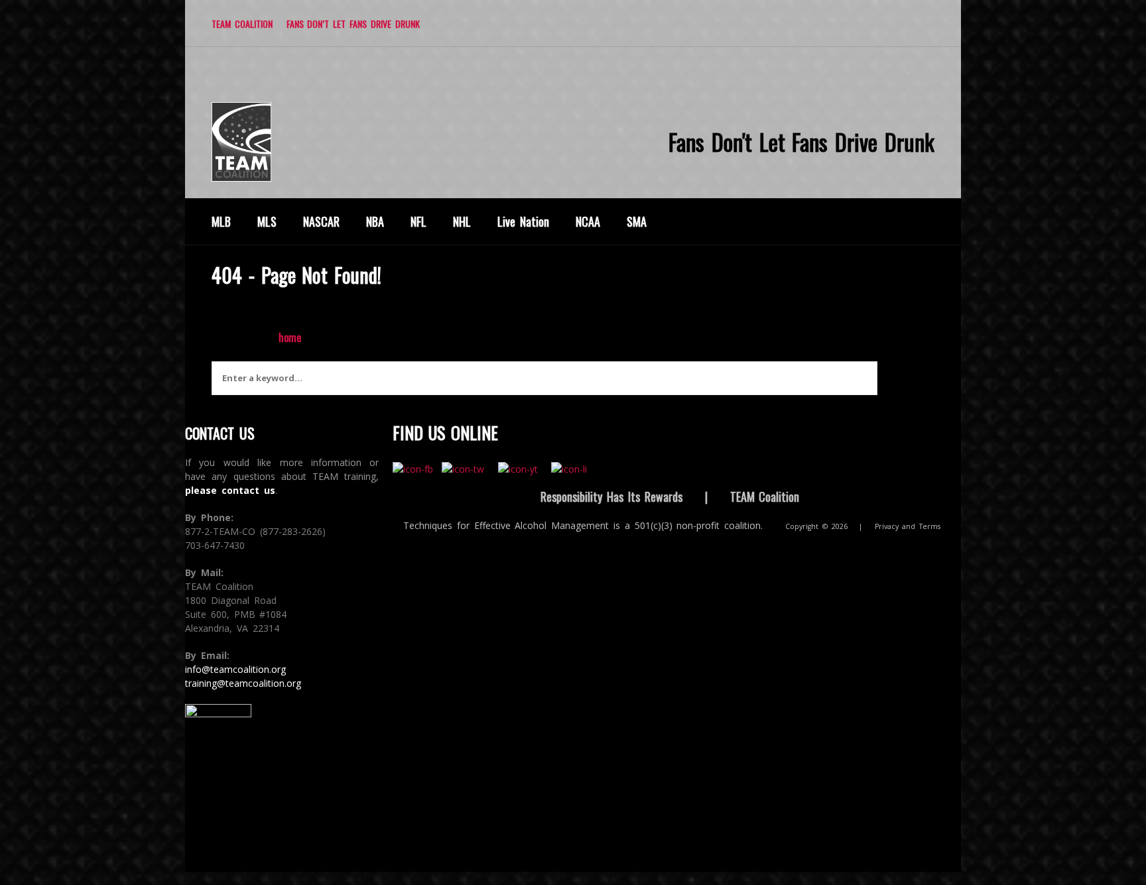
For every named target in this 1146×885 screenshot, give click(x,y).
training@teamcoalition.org (243, 683)
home (290, 337)
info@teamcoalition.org (235, 669)
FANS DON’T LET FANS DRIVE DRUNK (353, 23)
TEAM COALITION (242, 23)
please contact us (230, 490)
